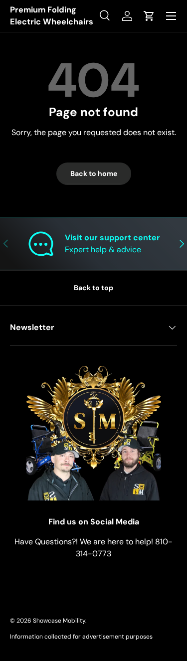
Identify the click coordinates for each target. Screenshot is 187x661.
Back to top (93, 287)
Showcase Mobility (59, 621)
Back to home (93, 173)
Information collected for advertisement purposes (81, 637)
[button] (149, 16)
